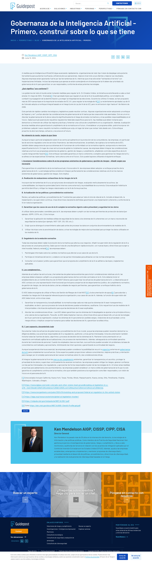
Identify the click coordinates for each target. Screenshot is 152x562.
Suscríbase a (120, 537)
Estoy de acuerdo (122, 557)
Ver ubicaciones (17, 537)
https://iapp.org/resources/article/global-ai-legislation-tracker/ (52, 396)
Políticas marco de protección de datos (71, 551)
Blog (37, 40)
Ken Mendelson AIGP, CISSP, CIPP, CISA (41, 55)
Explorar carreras (84, 529)
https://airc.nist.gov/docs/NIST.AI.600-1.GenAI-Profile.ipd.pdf (55, 405)
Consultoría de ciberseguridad (57, 543)
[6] (23, 405)
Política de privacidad (48, 551)
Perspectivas (25, 40)
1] (23, 378)
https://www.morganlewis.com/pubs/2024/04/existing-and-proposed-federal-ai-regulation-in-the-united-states (72, 392)
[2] (98, 101)
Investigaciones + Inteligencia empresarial (61, 529)
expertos (106, 349)
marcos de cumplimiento (63, 359)
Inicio (13, 40)
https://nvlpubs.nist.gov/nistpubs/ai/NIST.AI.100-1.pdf (47, 401)
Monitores (50, 532)
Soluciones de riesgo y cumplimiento (59, 526)
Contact (19, 531)
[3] (46, 154)
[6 (113, 292)
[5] (87, 292)
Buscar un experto (85, 526)
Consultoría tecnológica (55, 535)
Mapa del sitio (32, 551)
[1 (51, 96)
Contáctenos (122, 3)
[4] (47, 248)
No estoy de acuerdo (136, 557)
